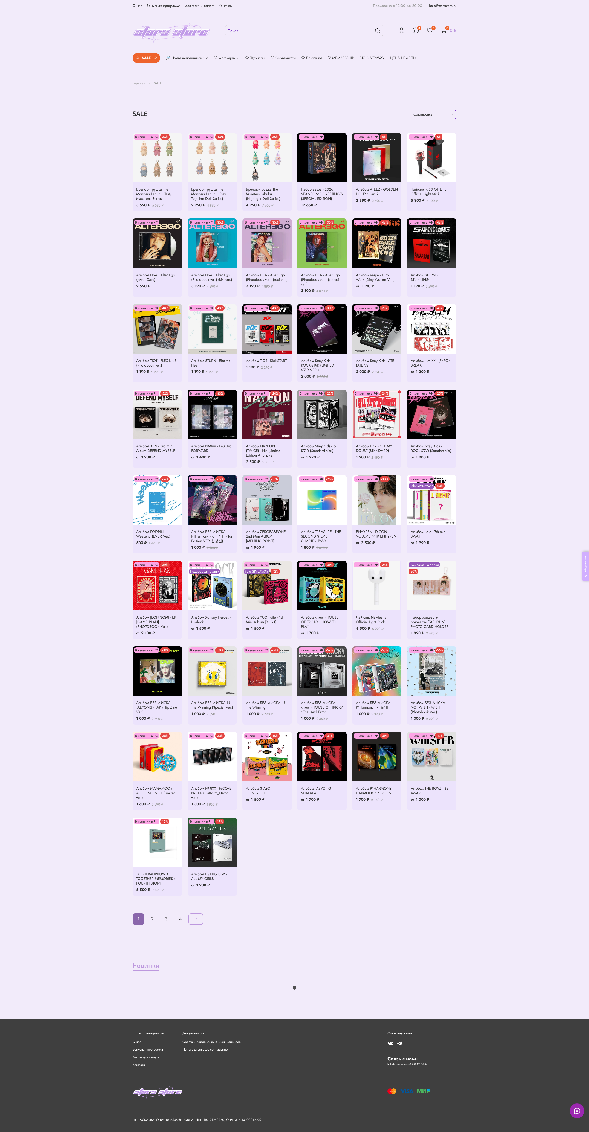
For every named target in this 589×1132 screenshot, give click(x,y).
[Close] (325, 534)
